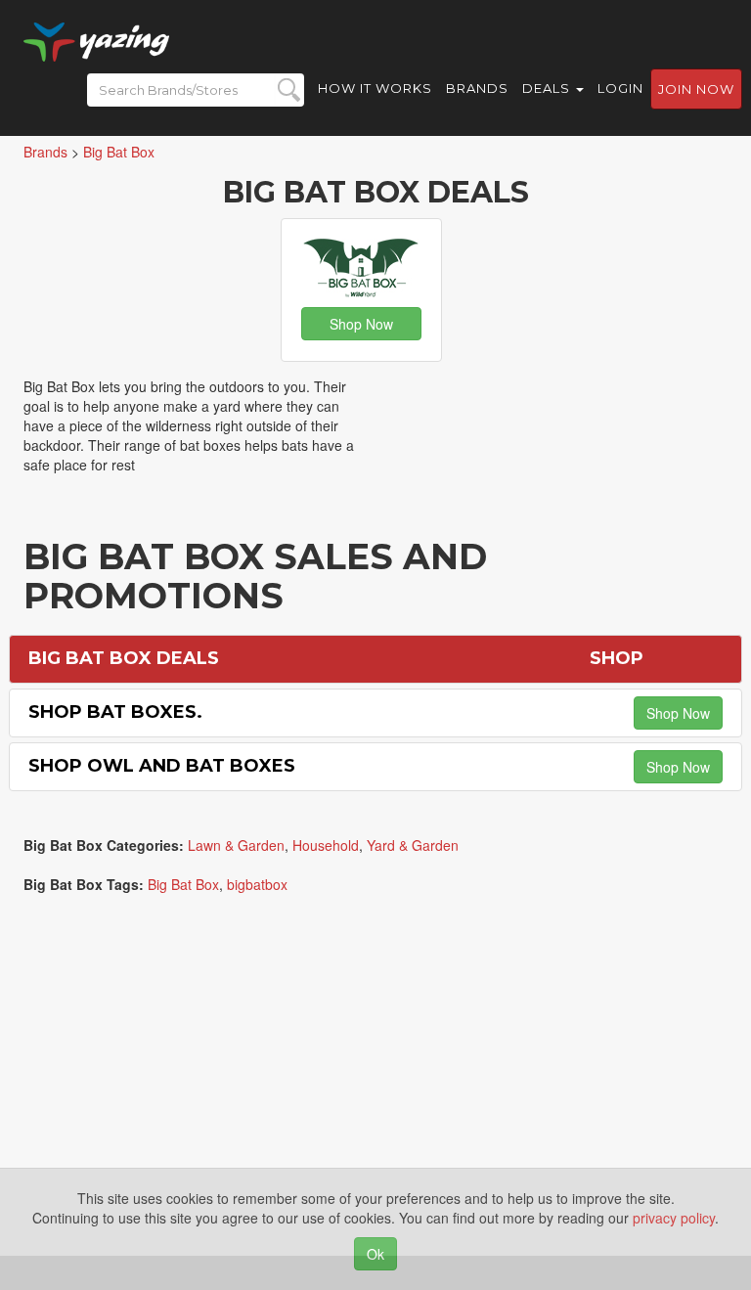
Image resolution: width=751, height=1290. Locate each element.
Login (620, 88)
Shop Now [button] (361, 324)
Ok (375, 1254)
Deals (548, 88)
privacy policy (674, 1217)
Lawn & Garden (236, 845)
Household (325, 845)
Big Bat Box (183, 884)
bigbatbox (257, 884)
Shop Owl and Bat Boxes (161, 766)
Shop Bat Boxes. (115, 712)
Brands (477, 88)
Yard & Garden (413, 845)
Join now (696, 89)
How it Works (375, 88)
